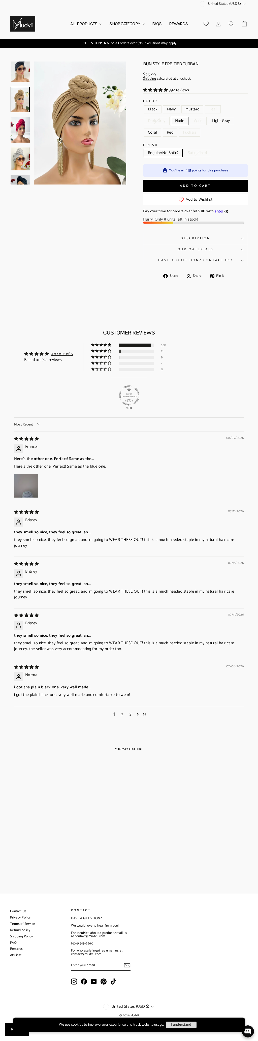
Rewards (16, 949)
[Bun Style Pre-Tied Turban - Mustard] (27, 835)
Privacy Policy (20, 917)
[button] (156, 90)
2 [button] (122, 714)
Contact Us (18, 911)
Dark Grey (157, 120)
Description (195, 238)
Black (152, 109)
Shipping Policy (21, 936)
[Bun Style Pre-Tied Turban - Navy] (20, 835)
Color (150, 101)
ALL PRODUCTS (84, 23)
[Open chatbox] (248, 1031)
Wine (198, 120)
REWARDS (178, 23)
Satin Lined (197, 152)
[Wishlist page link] (206, 23)
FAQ (13, 942)
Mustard (192, 109)
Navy (171, 109)
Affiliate (16, 955)
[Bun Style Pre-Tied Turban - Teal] (34, 835)
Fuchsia (189, 132)
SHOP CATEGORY (125, 23)
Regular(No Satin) (163, 152)
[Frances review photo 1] (26, 486)
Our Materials (196, 249)
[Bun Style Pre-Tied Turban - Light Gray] (61, 835)
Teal (213, 109)
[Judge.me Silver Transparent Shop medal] (129, 395)
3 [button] (130, 714)
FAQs (157, 23)
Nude (179, 120)
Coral (152, 132)
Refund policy (20, 930)
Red (170, 132)
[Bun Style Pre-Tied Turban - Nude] (48, 835)
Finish (150, 145)
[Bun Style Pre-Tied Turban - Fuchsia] (44, 840)
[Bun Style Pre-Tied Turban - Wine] (54, 835)
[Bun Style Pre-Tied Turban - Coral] (30, 840)
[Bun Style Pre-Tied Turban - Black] (14, 835)
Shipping (149, 79)
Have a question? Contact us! (195, 260)
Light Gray (221, 120)
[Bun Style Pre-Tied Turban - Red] (37, 840)
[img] (26, 439)
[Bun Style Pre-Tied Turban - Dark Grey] (41, 835)
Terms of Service (22, 924)
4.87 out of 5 (62, 354)
